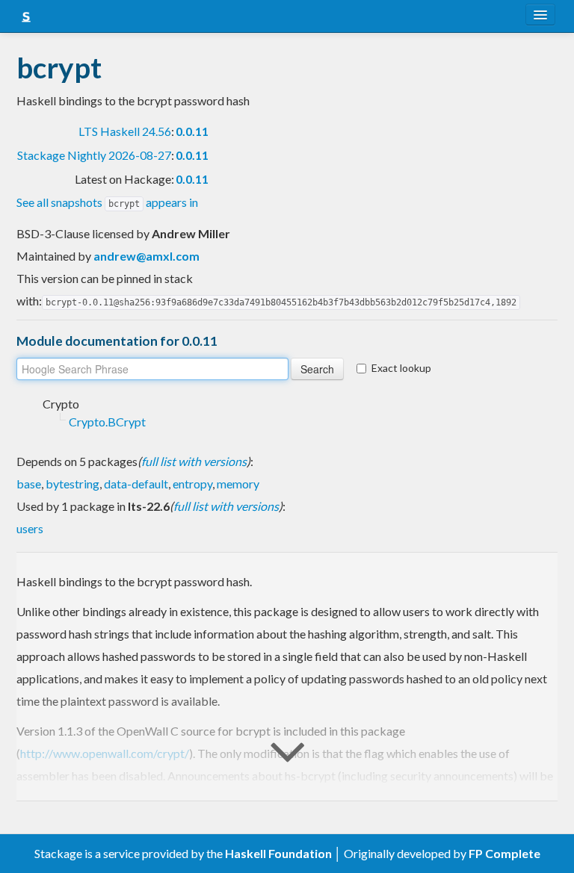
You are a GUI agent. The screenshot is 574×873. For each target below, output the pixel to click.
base (28, 483)
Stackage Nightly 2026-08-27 (94, 155)
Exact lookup (401, 367)
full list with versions (194, 461)
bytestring (72, 483)
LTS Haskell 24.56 (124, 131)
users (29, 528)
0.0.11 (192, 131)
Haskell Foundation (278, 853)
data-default (136, 483)
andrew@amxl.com (146, 256)
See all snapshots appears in (107, 202)
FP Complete (504, 853)
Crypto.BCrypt (107, 421)
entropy (192, 483)
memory (238, 483)
